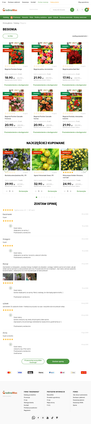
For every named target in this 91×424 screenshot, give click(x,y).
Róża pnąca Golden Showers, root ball (73, 176)
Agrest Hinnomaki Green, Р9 (43, 175)
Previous (6, 169)
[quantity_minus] (6, 191)
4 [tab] (44, 197)
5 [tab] (46, 197)
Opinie (75, 405)
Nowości (25, 17)
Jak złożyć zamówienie (80, 395)
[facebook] (38, 418)
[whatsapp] (33, 418)
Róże (31, 17)
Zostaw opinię (58, 361)
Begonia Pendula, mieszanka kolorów (73, 117)
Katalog (6, 17)
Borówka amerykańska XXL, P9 (15, 175)
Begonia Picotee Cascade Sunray (42, 117)
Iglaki (50, 17)
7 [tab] (52, 197)
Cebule (55, 17)
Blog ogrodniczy (83, 2)
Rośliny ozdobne (41, 17)
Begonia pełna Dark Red (71, 69)
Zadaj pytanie (54, 2)
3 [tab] (41, 197)
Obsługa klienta (29, 402)
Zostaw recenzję (43, 2)
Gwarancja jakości (78, 400)
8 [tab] (54, 197)
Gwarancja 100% (78, 402)
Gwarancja (25, 2)
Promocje (16, 17)
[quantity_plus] (12, 191)
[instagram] (43, 418)
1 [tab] (36, 197)
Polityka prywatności (30, 408)
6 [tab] (49, 197)
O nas (4, 2)
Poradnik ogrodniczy (53, 397)
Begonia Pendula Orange (13, 69)
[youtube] (48, 418)
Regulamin (27, 410)
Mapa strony (51, 402)
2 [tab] (39, 197)
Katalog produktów (30, 395)
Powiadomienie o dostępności (16, 85)
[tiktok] (52, 418)
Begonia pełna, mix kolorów (43, 69)
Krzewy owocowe (80, 17)
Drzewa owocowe (66, 17)
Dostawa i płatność (14, 2)
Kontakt (33, 2)
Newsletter (50, 395)
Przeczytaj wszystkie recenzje (33, 361)
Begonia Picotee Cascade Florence (14, 117)
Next (84, 169)
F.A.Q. (48, 405)
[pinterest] (57, 418)
